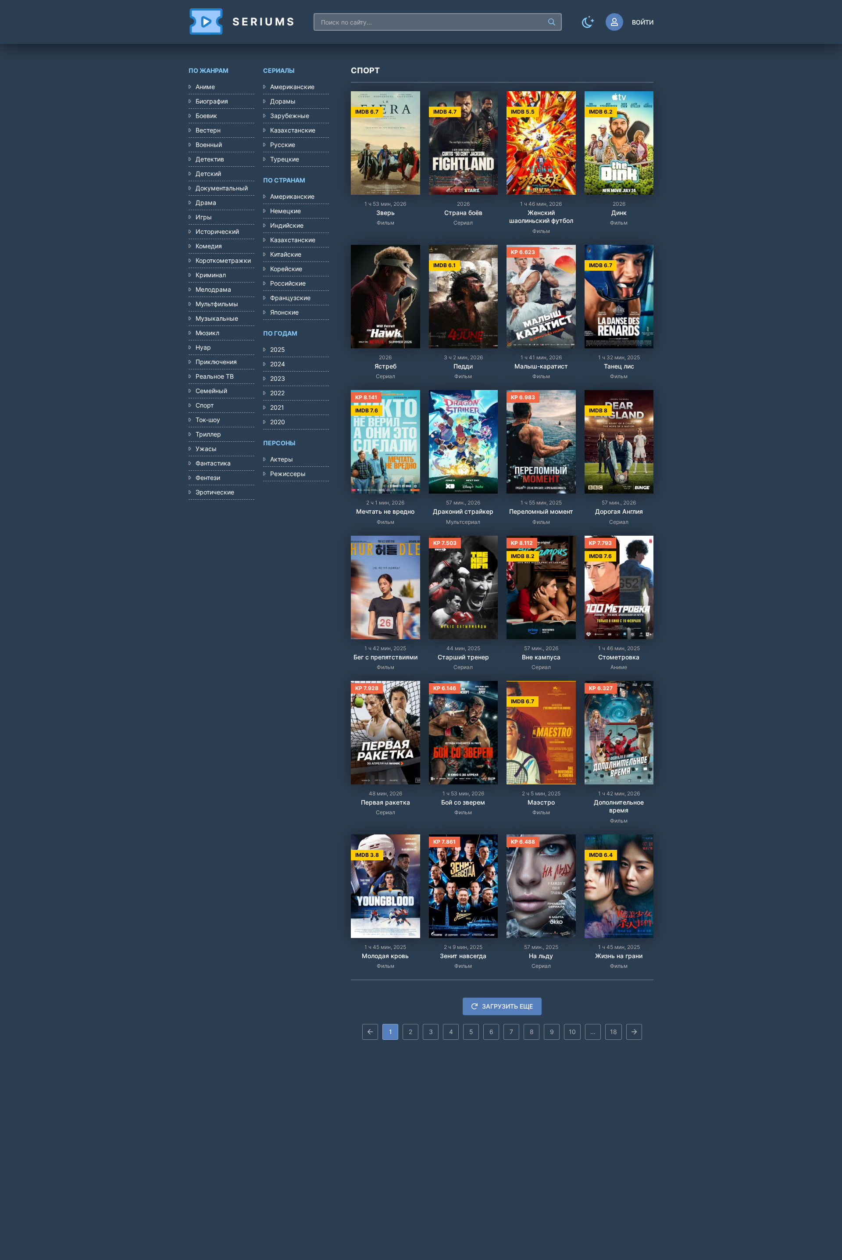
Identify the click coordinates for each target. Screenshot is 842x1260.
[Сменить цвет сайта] (588, 22)
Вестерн (208, 130)
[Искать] (552, 22)
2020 (277, 422)
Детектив (210, 159)
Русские (282, 144)
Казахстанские (292, 130)
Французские (290, 297)
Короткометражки (223, 260)
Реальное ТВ (215, 376)
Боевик (206, 115)
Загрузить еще (507, 1006)
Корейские (286, 268)
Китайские (285, 254)
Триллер (208, 434)
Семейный (211, 390)
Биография (212, 101)
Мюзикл (207, 332)
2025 (277, 349)
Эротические (215, 492)
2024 (277, 364)
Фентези (208, 477)
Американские (292, 86)
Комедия (209, 246)
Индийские (286, 225)
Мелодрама (213, 289)
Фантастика (213, 463)
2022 (277, 393)
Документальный (222, 188)
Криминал (211, 275)
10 (572, 1031)
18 (613, 1031)
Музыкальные (217, 318)
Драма (206, 202)
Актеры (281, 459)
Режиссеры (288, 473)
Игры (204, 217)
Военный (209, 144)
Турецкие (284, 159)
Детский (208, 173)
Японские (284, 312)
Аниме (205, 86)
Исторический (217, 231)
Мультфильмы (217, 304)
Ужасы (206, 448)
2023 (277, 378)
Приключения (216, 361)
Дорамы (283, 101)
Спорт (205, 405)
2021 (277, 407)
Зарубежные (289, 115)
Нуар (203, 347)
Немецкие (285, 211)
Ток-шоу (208, 419)
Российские (288, 283)
